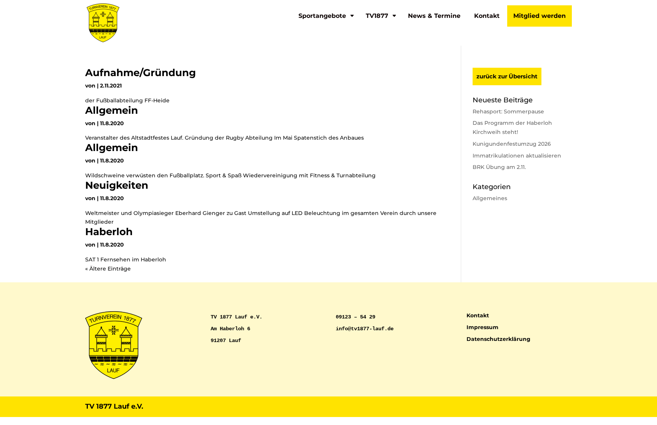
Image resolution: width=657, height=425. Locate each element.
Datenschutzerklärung (498, 339)
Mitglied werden (539, 15)
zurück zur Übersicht (507, 76)
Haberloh (109, 232)
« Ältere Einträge (108, 268)
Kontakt (487, 15)
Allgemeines (490, 198)
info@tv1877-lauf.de (365, 329)
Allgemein (111, 110)
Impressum (482, 327)
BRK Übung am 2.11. (499, 167)
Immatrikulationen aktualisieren (517, 155)
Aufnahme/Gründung (140, 73)
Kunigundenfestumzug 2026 (512, 143)
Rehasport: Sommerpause (508, 111)
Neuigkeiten (116, 185)
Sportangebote (322, 15)
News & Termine (434, 15)
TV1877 (377, 15)
